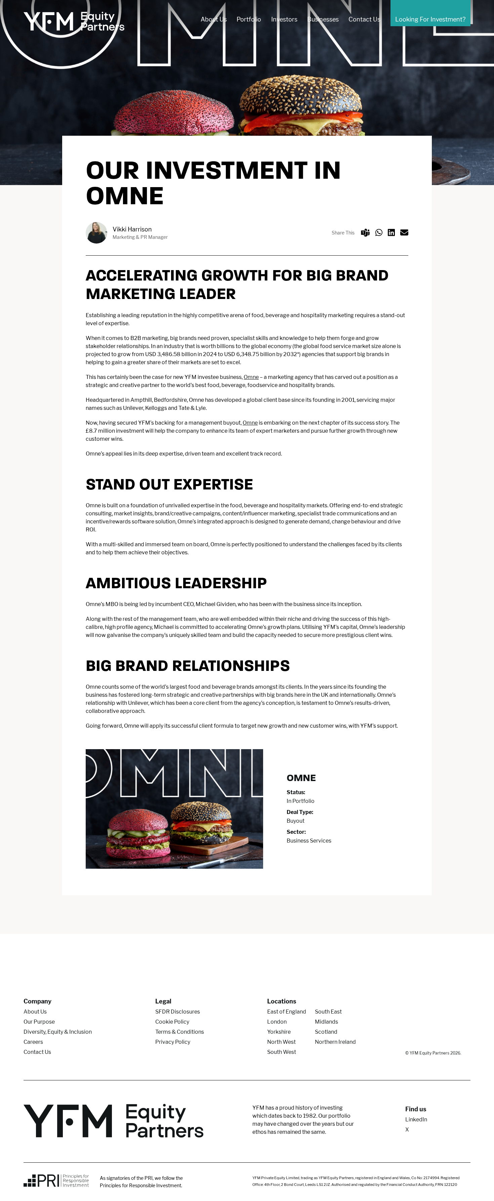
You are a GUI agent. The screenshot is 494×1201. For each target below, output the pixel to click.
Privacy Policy (172, 1042)
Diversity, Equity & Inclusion (58, 1032)
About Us (214, 19)
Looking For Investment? (430, 19)
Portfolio (249, 19)
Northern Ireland (335, 1042)
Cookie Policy (172, 1022)
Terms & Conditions (179, 1032)
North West (281, 1042)
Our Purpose (39, 1022)
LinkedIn (416, 1119)
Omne (251, 377)
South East (328, 1012)
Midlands (326, 1022)
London (277, 1022)
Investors (284, 19)
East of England (286, 1012)
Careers (33, 1042)
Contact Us (364, 19)
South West (281, 1052)
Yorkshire (279, 1032)
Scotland (326, 1032)
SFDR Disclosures (177, 1012)
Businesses (323, 19)
